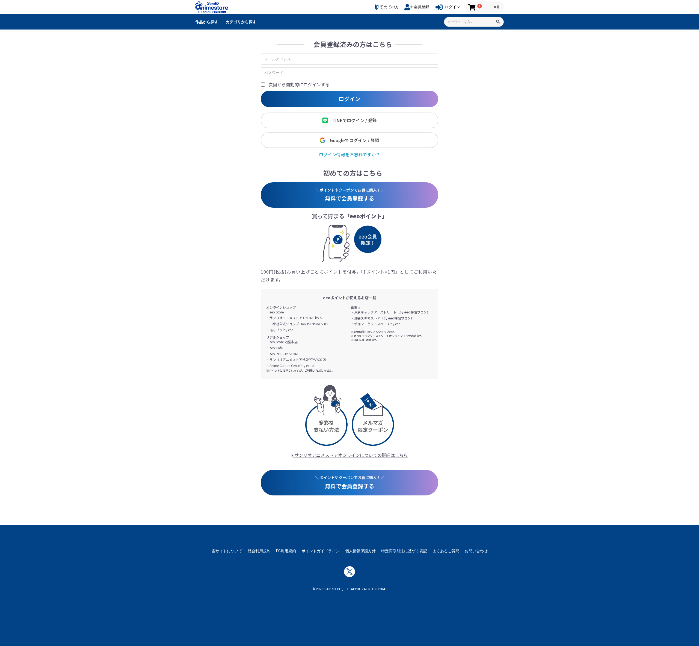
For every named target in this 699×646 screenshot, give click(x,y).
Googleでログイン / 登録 (352, 140)
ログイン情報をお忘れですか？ (349, 154)
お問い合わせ (476, 551)
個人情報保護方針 (360, 551)
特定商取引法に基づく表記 (404, 551)
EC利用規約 (286, 551)
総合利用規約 (259, 551)
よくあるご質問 (446, 551)
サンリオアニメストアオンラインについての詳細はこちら (350, 455)
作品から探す (206, 22)
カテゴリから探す (241, 22)
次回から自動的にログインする (299, 84)
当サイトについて (227, 551)
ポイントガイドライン (320, 551)
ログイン (349, 99)
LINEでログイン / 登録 (352, 120)
